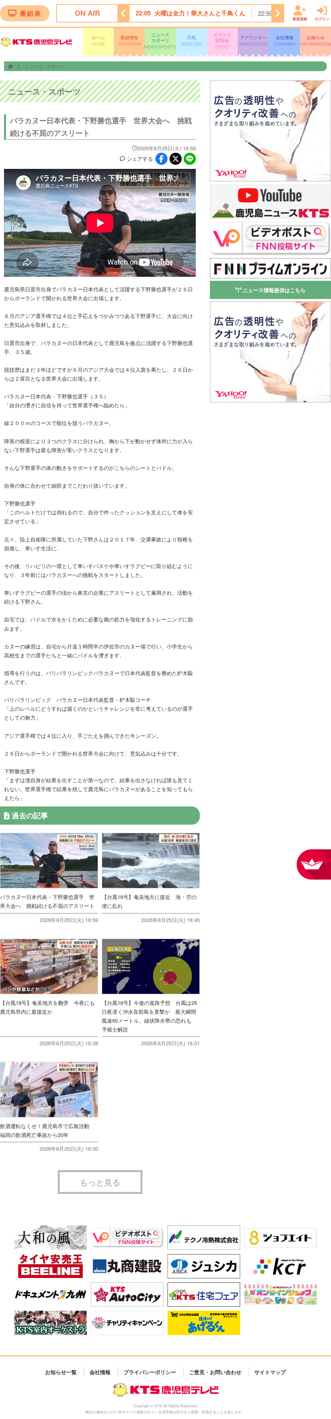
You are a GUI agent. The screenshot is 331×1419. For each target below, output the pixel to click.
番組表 (31, 13)
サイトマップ (270, 1371)
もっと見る (100, 1182)
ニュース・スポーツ (45, 66)
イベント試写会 (222, 41)
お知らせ (315, 40)
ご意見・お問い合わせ (215, 1371)
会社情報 (284, 40)
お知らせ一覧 (61, 1371)
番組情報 (129, 40)
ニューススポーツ (160, 41)
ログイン (322, 18)
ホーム (98, 40)
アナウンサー (253, 40)
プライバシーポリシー (150, 1371)
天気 (191, 40)
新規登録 (300, 18)
